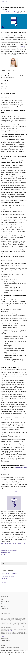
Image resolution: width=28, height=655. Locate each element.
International (4, 606)
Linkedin (4, 582)
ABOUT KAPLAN (5, 601)
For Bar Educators (6, 579)
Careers (3, 604)
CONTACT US (4, 597)
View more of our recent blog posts (10, 491)
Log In (2, 599)
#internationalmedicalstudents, (9, 550)
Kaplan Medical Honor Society (10, 12)
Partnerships (4, 608)
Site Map (3, 645)
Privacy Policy (4, 643)
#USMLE (3, 554)
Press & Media (4, 611)
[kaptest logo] (4, 2)
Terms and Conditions (5, 640)
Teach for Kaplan (5, 613)
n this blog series (20, 46)
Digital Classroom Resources (9, 573)
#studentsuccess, (5, 552)
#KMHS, (3, 549)
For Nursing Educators (8, 576)
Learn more (9, 630)
